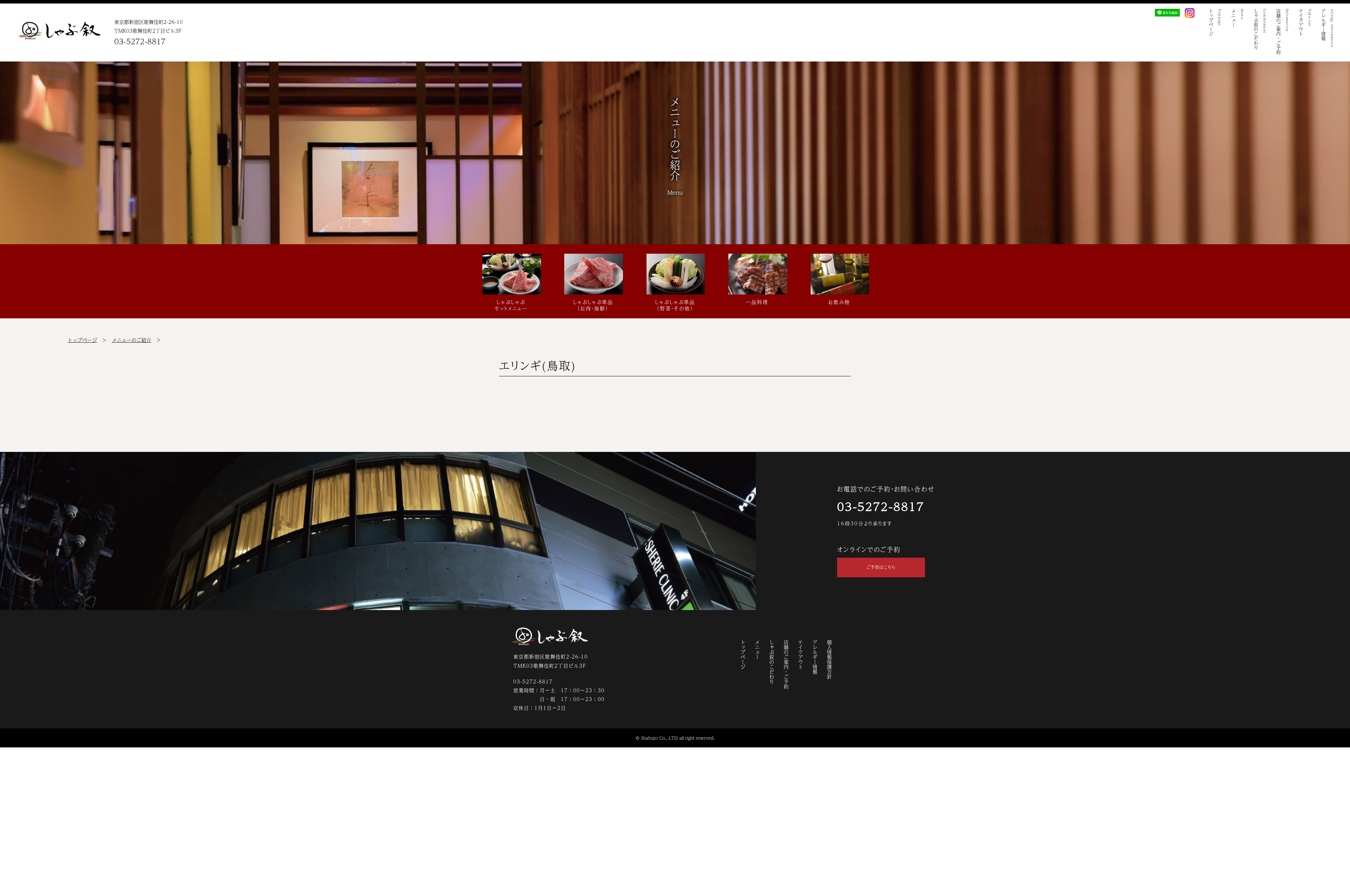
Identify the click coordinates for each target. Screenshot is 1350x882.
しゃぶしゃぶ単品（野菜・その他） (675, 304)
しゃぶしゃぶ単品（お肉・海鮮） (593, 304)
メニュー (757, 650)
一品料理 (757, 301)
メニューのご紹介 (131, 340)
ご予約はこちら (881, 567)
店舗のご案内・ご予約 (786, 664)
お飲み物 (839, 301)
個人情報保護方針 (829, 659)
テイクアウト (800, 654)
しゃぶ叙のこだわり (772, 662)
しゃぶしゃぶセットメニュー (511, 304)
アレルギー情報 (815, 657)
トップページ (82, 340)
